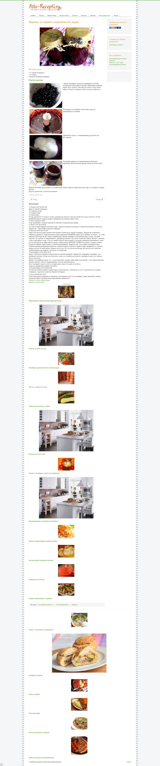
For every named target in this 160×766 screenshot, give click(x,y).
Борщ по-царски (34, 694)
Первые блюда (51, 15)
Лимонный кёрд (34, 713)
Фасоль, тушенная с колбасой (39, 732)
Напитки (92, 15)
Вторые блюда (64, 15)
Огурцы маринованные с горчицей (40, 598)
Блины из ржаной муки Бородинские (41, 758)
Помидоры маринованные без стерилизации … (45, 368)
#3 (29, 252)
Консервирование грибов (117, 64)
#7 (29, 207)
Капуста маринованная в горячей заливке (43, 541)
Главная (32, 15)
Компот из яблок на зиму (37, 349)
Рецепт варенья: (36, 80)
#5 (29, 225)
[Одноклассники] (113, 28)
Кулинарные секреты (116, 45)
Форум (116, 15)
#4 (29, 230)
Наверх (128, 762)
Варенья (112, 61)
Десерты (75, 15)
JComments (67, 284)
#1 (29, 274)
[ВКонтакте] (110, 28)
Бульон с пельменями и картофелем (41, 630)
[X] (118, 28)
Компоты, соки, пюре (116, 63)
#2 (29, 268)
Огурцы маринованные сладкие (39, 406)
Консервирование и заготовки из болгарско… (44, 521)
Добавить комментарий (36, 282)
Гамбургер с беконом (36, 675)
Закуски (41, 15)
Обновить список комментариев (39, 280)
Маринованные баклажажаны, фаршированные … (46, 301)
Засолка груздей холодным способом (41, 560)
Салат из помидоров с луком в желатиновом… (45, 473)
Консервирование (104, 16)
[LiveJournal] (120, 28)
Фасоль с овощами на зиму (38, 387)
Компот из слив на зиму (37, 454)
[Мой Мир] (115, 28)
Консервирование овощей (117, 59)
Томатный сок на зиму (37, 579)
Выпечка (84, 15)
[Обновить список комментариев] (39, 204)
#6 (29, 221)
